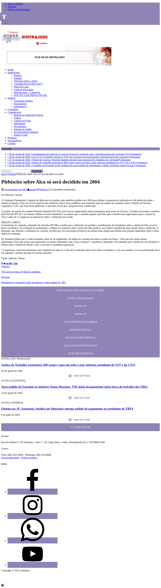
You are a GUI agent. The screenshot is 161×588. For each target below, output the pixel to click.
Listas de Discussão (23, 89)
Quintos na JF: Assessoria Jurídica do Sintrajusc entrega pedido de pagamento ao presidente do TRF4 (67, 408)
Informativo (19, 123)
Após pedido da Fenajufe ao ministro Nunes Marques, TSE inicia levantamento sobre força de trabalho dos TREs (74, 386)
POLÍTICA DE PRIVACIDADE (30, 95)
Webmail (12, 6)
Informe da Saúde (22, 129)
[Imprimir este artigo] (16, 263)
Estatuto (18, 78)
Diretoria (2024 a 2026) (25, 81)
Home (11, 69)
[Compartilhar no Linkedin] (7, 263)
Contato (11, 143)
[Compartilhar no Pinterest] (10, 263)
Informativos (20, 106)
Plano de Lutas (21, 86)
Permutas (12, 137)
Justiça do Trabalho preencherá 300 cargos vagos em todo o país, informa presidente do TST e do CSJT (68, 365)
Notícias (44, 189)
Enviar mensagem (10, 457)
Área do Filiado (15, 4)
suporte (32, 189)
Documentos (20, 103)
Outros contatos (29, 457)
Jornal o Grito (21, 135)
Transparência (14, 140)
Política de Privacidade (19, 9)
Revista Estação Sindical (26, 132)
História (18, 75)
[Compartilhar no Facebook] (2, 263)
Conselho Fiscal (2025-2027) (28, 84)
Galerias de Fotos (22, 120)
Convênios (13, 109)
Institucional (14, 72)
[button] (4, 17)
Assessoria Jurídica (23, 101)
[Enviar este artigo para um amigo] (13, 263)
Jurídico (11, 98)
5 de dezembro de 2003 (15, 189)
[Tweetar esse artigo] (4, 263)
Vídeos (17, 118)
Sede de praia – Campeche (27, 92)
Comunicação (14, 112)
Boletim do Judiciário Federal (28, 115)
